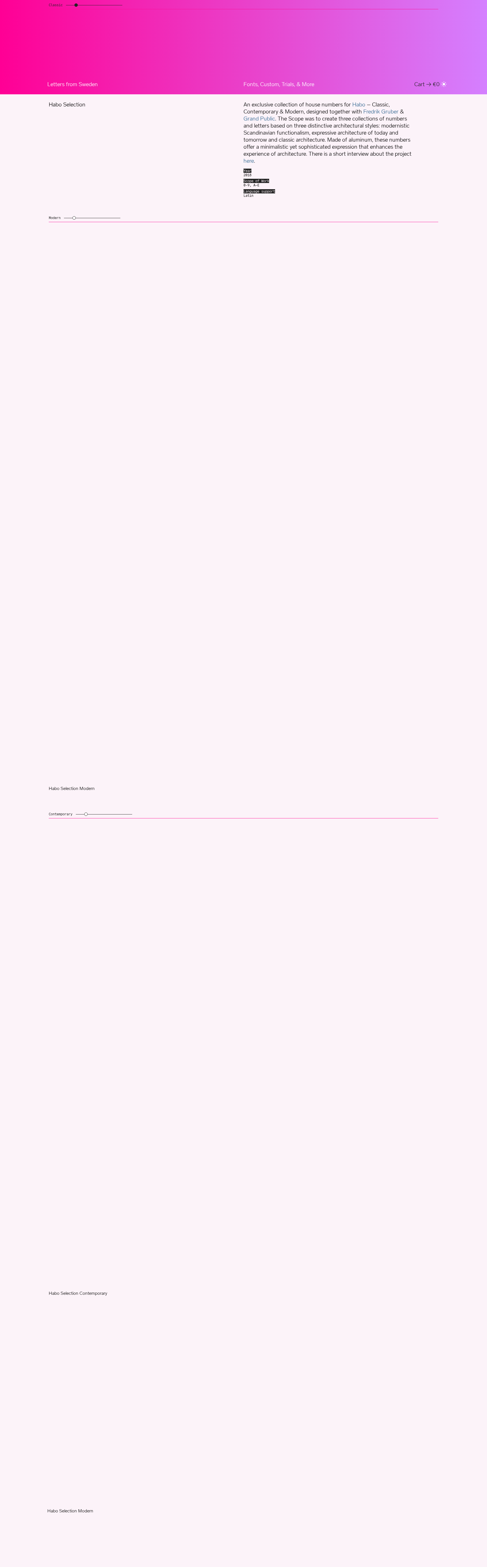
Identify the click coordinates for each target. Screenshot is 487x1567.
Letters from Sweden (72, 84)
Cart (427, 84)
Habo (358, 104)
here (249, 160)
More (308, 84)
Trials (288, 84)
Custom (269, 84)
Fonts (251, 84)
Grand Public (259, 118)
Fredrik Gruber (381, 111)
